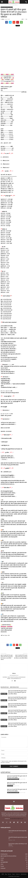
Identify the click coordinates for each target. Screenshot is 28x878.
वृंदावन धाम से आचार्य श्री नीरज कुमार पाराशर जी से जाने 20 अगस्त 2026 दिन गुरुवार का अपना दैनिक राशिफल (17, 718)
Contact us (18, 874)
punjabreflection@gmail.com (16, 818)
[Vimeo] (17, 822)
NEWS (2, 860)
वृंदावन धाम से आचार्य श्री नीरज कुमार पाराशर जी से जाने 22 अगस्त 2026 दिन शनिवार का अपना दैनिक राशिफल (17, 705)
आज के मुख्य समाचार (4, 862)
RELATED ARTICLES (5, 687)
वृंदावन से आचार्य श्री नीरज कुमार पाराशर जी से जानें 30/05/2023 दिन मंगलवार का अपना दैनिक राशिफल (7, 657)
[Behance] (3, 822)
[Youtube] (15, 681)
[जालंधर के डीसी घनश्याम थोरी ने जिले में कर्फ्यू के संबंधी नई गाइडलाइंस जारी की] (4, 832)
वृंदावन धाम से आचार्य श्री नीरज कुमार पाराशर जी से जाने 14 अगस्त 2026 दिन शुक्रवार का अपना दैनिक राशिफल (17, 725)
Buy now (9, 874)
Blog (6, 874)
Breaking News (10, 785)
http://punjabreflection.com (14, 675)
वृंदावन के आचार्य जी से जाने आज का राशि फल (6, 7)
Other (2, 864)
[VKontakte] (21, 822)
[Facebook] (12, 681)
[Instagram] (10, 822)
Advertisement (23, 874)
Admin (3, 19)
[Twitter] (14, 822)
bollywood (3, 868)
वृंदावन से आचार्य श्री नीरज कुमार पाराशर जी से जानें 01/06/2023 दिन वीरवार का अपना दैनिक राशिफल (20, 657)
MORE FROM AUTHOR (14, 687)
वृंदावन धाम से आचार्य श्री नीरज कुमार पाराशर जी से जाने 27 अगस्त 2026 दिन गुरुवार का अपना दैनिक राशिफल (17, 692)
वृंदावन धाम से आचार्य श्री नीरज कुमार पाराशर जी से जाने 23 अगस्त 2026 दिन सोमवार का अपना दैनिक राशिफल (17, 699)
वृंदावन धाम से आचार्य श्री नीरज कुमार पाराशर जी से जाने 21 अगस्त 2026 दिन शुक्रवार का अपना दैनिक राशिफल (17, 712)
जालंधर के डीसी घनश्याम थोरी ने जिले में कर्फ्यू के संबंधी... (18, 830)
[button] (26, 2)
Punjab (2, 858)
